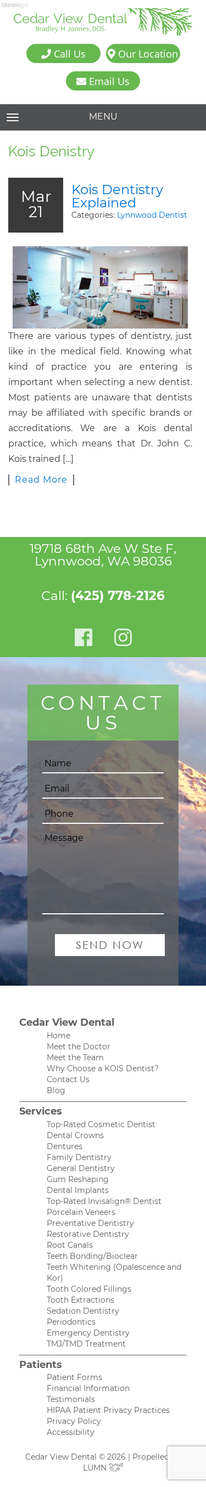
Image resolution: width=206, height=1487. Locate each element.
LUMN (96, 1468)
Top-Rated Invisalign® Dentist (104, 1201)
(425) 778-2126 (118, 595)
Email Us (108, 81)
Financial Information (88, 1388)
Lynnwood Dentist (152, 215)
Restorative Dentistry (88, 1234)
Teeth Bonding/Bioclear (92, 1256)
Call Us (68, 53)
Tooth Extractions (80, 1300)
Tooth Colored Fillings (89, 1289)
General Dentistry (81, 1168)
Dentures (64, 1146)
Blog (56, 1090)
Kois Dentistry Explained (117, 196)
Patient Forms (74, 1377)
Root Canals (70, 1245)
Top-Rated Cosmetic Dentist (101, 1124)
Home (58, 1036)
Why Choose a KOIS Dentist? (103, 1068)
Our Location (146, 53)
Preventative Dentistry (90, 1223)
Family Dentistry (79, 1157)
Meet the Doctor (78, 1046)
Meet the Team (75, 1057)
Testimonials (71, 1399)
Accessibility (70, 1432)
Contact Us (68, 1079)
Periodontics (71, 1322)
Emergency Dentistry (88, 1333)
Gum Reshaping (78, 1179)
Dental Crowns (75, 1135)
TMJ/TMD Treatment (86, 1344)
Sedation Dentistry (83, 1311)
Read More (41, 479)
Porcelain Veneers (81, 1212)
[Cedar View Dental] (103, 22)
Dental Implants (78, 1190)
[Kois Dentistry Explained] (100, 287)
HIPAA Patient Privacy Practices (108, 1410)
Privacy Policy (74, 1421)
